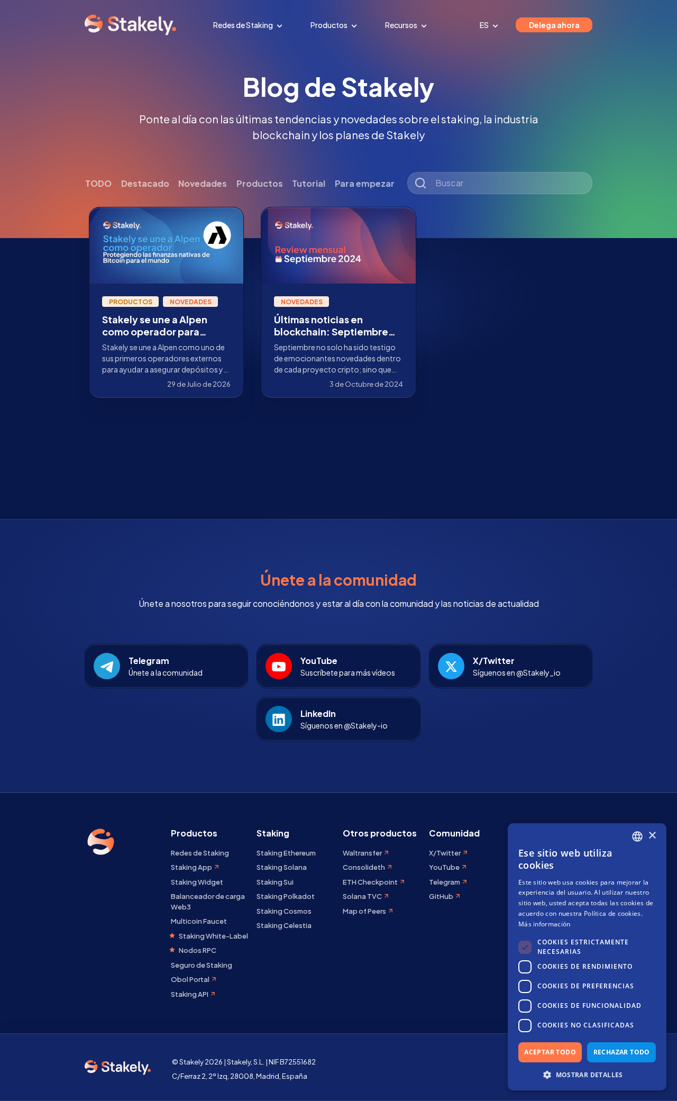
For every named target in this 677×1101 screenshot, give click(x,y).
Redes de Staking (243, 25)
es (485, 25)
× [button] (652, 836)
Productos (329, 25)
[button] (587, 1074)
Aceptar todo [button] (550, 1052)
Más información (544, 924)
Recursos (401, 25)
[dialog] (587, 956)
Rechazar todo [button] (621, 1052)
